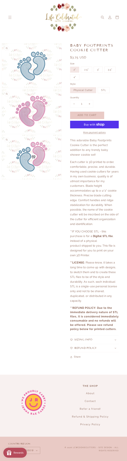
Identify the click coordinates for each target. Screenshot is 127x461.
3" (98, 69)
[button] (10, 17)
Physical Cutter (83, 90)
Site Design (105, 447)
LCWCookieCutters (84, 447)
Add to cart (87, 115)
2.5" (86, 69)
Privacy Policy (90, 424)
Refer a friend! (90, 408)
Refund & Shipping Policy (90, 416)
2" (75, 69)
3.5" (110, 69)
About (90, 393)
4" (75, 77)
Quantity (74, 97)
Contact (90, 401)
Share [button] (77, 356)
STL (103, 90)
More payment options (94, 132)
